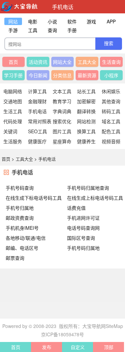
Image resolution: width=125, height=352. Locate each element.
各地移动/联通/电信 (26, 237)
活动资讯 (38, 61)
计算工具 (37, 91)
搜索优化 (62, 121)
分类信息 (62, 75)
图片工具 (62, 131)
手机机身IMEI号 (22, 227)
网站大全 (62, 61)
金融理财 (37, 101)
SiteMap (114, 326)
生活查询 (111, 61)
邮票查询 (15, 257)
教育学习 (62, 101)
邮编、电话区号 (22, 247)
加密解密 (86, 101)
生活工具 (12, 111)
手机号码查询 (20, 187)
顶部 (108, 347)
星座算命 (62, 141)
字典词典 (62, 111)
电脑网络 (12, 91)
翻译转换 (86, 111)
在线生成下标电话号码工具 (34, 197)
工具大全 (87, 61)
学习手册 (13, 75)
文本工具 (62, 91)
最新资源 (87, 75)
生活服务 (12, 141)
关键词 (10, 131)
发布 (46, 347)
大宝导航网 (94, 326)
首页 (13, 61)
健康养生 (86, 141)
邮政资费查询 (20, 217)
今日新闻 (38, 75)
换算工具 (86, 131)
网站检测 (86, 121)
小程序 (111, 75)
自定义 (78, 347)
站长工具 (86, 91)
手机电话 (37, 111)
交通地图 (12, 101)
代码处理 (12, 121)
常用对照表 (39, 121)
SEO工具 (37, 131)
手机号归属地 (20, 207)
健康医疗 (37, 141)
